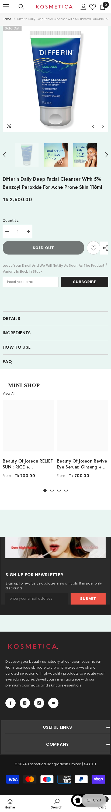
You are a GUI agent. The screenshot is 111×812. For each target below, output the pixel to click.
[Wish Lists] (91, 7)
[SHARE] (104, 248)
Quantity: (11, 220)
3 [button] (59, 490)
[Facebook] (10, 703)
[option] (55, 79)
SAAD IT (90, 764)
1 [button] (45, 490)
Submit (88, 598)
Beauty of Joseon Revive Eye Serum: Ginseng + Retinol (82, 464)
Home (7, 19)
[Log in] (83, 7)
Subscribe (84, 282)
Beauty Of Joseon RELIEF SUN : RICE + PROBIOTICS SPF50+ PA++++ (28, 464)
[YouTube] (53, 703)
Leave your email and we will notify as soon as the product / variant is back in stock (55, 268)
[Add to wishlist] (93, 248)
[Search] (21, 7)
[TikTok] (39, 703)
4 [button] (66, 490)
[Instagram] (25, 703)
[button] (93, 126)
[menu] (6, 7)
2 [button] (52, 490)
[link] (56, 803)
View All (9, 393)
